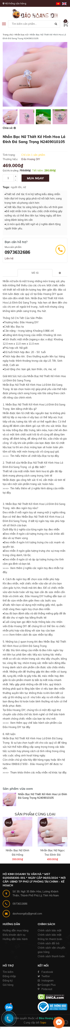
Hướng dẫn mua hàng (16, 930)
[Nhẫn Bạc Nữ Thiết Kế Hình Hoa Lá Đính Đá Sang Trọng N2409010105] (9, 799)
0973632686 (17, 252)
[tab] (35, 273)
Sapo (43, 1022)
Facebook (47, 972)
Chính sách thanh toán (51, 956)
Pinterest (46, 989)
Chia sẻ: (8, 128)
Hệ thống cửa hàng (15, 3)
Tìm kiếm (8, 972)
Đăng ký (8, 980)
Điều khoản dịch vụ (14, 934)
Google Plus (48, 984)
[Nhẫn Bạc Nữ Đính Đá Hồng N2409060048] (17, 831)
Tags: (6, 187)
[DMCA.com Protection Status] (51, 996)
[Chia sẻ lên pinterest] (15, 128)
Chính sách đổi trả (48, 943)
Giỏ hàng (8, 984)
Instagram (47, 980)
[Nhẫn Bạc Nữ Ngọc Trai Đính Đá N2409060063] (52, 831)
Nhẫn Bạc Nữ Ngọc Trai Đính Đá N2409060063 (52, 855)
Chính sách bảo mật (50, 930)
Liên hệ (9, 258)
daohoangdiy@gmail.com (27, 913)
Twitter (45, 976)
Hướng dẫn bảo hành (15, 939)
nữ (24, 187)
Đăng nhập (9, 976)
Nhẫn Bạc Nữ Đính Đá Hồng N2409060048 (17, 855)
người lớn (16, 187)
